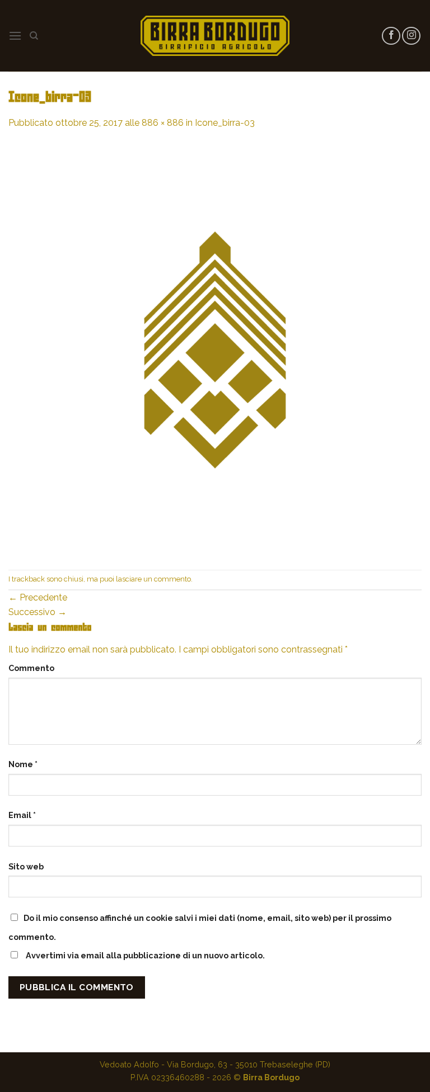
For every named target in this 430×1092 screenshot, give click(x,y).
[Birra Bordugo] (215, 36)
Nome (23, 764)
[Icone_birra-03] (215, 349)
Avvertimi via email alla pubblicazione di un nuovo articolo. (145, 955)
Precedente (37, 597)
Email (22, 815)
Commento (31, 668)
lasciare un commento (153, 579)
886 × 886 (163, 122)
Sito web (26, 866)
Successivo (37, 612)
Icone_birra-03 (225, 122)
